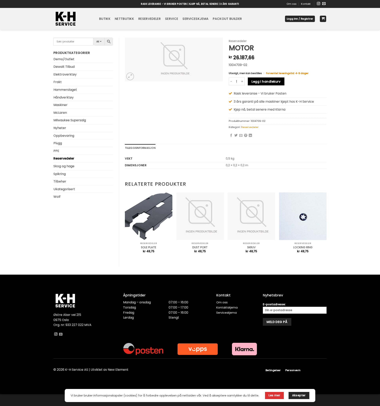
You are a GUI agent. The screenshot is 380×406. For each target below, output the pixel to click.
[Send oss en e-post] (324, 4)
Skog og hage (63, 166)
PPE (56, 151)
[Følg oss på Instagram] (318, 4)
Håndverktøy (63, 97)
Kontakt (306, 4)
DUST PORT (200, 247)
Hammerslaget (65, 89)
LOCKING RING (303, 247)
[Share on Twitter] (236, 135)
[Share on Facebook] (231, 135)
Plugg (57, 143)
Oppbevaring (63, 135)
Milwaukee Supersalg (69, 120)
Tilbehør (59, 181)
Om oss (291, 4)
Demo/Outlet (63, 59)
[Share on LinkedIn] (250, 135)
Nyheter (59, 128)
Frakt (57, 82)
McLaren (60, 112)
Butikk (104, 18)
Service (171, 18)
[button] (300, 19)
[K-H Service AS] (73, 19)
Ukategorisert (64, 189)
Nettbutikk (124, 18)
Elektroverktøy (65, 74)
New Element (118, 369)
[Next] (326, 226)
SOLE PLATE (148, 247)
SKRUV (251, 247)
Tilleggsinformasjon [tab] (140, 148)
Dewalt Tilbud (64, 66)
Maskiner (60, 105)
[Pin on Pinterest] (245, 135)
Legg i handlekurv (266, 81)
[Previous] (125, 226)
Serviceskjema (195, 18)
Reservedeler (149, 18)
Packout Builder (227, 18)
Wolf (57, 196)
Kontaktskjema (227, 308)
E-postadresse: (274, 304)
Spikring (59, 174)
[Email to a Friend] (240, 135)
